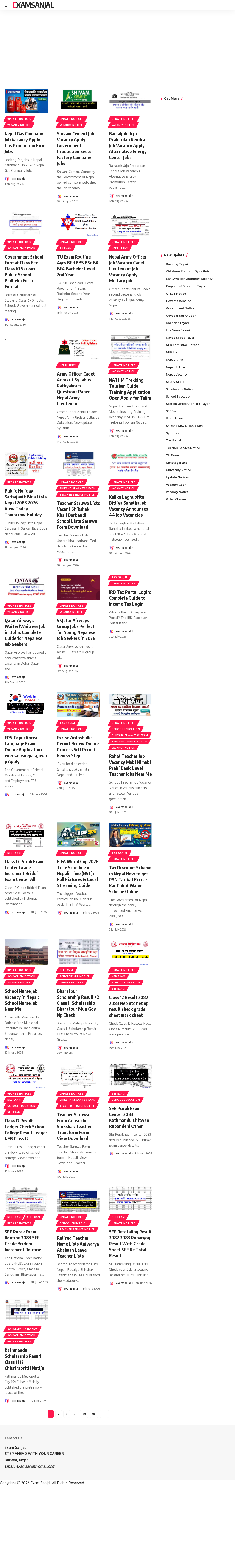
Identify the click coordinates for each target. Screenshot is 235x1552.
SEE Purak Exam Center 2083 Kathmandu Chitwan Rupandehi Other (129, 1117)
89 (84, 1414)
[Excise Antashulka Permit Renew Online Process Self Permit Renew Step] (78, 705)
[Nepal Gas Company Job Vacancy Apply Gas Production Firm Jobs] (26, 100)
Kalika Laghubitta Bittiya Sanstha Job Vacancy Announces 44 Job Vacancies (128, 505)
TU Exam (66, 248)
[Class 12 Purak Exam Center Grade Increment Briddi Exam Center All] (26, 834)
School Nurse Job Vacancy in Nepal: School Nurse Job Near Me (22, 1000)
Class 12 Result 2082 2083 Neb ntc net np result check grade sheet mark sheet (129, 1006)
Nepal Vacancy (177, 374)
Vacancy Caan (176, 484)
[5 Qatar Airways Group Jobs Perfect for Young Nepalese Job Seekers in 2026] (78, 587)
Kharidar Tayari (177, 323)
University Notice (178, 470)
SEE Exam (118, 988)
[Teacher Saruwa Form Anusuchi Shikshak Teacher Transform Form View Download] (78, 1075)
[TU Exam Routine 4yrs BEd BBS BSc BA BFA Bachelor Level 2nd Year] (78, 224)
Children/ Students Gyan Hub (187, 271)
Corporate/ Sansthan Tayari (186, 286)
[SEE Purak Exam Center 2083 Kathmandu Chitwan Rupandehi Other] (130, 1075)
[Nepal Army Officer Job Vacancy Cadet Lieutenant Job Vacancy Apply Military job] (130, 224)
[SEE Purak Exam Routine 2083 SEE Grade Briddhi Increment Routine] (26, 1199)
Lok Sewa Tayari (178, 330)
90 (94, 1414)
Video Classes (176, 499)
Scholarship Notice (75, 976)
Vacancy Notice (19, 125)
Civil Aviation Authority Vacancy (189, 278)
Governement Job (178, 301)
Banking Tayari (177, 264)
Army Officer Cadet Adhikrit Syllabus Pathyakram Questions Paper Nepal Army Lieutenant (76, 388)
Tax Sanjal (120, 577)
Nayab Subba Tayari (180, 337)
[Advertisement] (117, 45)
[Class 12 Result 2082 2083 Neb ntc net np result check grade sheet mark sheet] (130, 952)
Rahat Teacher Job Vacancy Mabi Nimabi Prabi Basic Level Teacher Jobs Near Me (130, 765)
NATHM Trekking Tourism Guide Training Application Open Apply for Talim (130, 388)
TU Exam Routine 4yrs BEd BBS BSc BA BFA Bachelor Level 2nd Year (78, 265)
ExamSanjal (33, 5)
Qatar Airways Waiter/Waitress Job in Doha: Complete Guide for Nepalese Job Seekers (25, 632)
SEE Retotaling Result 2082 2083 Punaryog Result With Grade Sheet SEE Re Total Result (130, 1243)
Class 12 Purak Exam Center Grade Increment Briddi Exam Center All (24, 870)
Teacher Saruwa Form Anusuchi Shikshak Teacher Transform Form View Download (74, 1126)
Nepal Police (175, 367)
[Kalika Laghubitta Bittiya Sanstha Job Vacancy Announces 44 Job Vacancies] (130, 464)
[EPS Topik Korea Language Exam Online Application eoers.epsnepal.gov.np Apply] (26, 705)
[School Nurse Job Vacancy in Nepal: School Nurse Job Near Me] (26, 952)
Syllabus (172, 433)
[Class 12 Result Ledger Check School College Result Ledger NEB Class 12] (26, 1075)
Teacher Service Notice (77, 494)
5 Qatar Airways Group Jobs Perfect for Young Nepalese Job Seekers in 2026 (76, 629)
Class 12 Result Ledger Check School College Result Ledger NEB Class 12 (26, 1129)
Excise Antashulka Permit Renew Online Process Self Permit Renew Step (78, 746)
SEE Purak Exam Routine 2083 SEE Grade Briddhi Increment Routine (23, 1240)
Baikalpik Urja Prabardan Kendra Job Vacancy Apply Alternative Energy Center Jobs (128, 145)
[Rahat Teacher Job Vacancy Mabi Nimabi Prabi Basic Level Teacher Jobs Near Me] (130, 705)
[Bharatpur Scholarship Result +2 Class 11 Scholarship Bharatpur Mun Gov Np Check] (78, 952)
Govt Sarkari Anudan (181, 315)
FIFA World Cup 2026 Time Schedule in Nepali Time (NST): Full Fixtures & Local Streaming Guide (77, 873)
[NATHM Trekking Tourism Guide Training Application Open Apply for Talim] (130, 347)
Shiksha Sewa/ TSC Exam (78, 488)
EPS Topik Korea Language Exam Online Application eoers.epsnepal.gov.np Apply (26, 749)
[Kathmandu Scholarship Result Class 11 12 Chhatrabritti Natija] (26, 1311)
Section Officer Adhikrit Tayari (188, 404)
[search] (227, 4)
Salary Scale (175, 382)
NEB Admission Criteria (182, 345)
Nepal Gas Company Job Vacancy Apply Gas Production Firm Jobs (25, 142)
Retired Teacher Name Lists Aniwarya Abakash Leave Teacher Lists (78, 1246)
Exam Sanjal (15, 1447)
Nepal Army (120, 248)
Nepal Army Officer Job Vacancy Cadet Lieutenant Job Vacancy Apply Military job (128, 268)
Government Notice (180, 308)
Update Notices (19, 118)
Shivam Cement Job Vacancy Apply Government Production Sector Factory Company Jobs (75, 148)
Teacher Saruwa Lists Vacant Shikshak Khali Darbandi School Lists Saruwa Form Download (78, 515)
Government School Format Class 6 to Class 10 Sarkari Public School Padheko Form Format (24, 271)
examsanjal (19, 178)
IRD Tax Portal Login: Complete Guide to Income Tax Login (130, 598)
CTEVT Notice (176, 293)
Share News (174, 418)
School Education (21, 248)
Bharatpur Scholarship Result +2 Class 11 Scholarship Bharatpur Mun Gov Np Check (78, 1003)
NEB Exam (14, 853)
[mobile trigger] (8, 5)
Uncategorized (177, 462)
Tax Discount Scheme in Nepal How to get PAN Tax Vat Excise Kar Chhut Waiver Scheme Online (130, 879)
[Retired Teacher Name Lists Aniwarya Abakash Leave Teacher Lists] (78, 1199)
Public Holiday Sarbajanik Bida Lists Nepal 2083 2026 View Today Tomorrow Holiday (26, 502)
